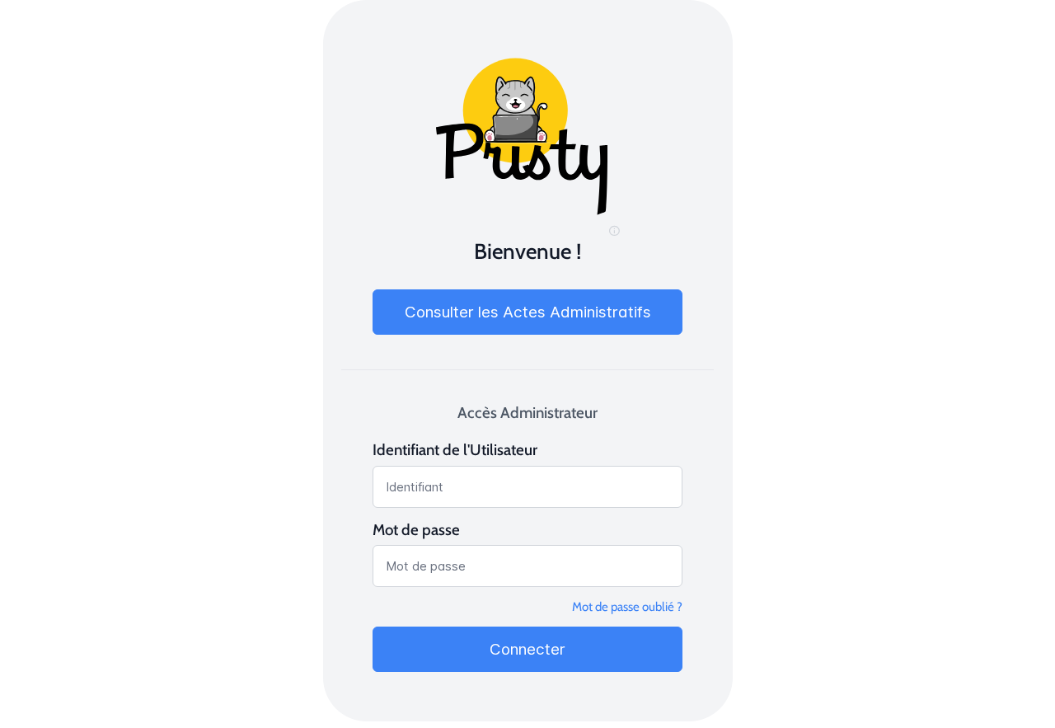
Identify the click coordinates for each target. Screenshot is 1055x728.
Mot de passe (416, 529)
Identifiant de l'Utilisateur (455, 449)
